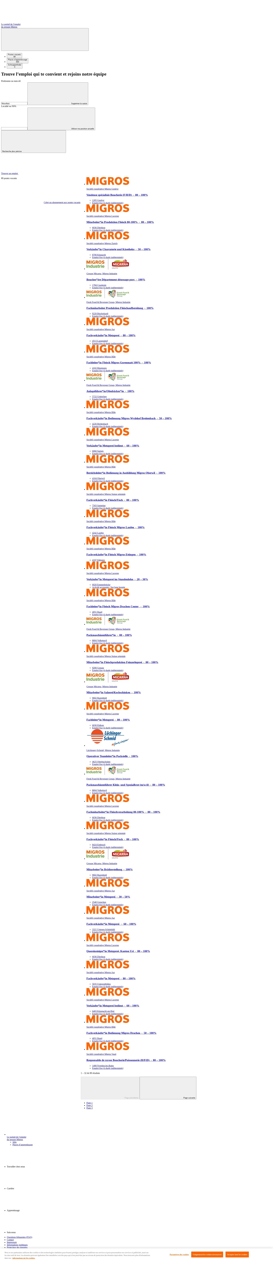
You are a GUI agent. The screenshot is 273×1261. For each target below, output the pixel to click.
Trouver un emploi (9, 173)
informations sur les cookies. (23, 1258)
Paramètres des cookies (179, 1254)
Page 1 (89, 1103)
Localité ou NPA (8, 106)
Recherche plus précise (12, 151)
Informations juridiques (17, 1245)
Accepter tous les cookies (237, 1254)
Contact (10, 1240)
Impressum (12, 1242)
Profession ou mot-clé (11, 81)
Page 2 (89, 1105)
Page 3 (89, 1108)
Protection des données (17, 1247)
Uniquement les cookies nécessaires (207, 1254)
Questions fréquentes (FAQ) (19, 1237)
